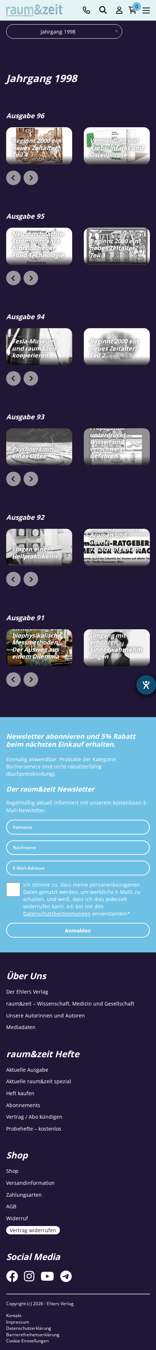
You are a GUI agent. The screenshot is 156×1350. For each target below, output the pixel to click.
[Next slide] (31, 178)
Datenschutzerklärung (28, 1328)
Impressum (17, 1322)
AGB (11, 1206)
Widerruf (17, 1218)
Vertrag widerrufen (33, 1230)
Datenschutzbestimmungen (57, 913)
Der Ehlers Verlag (27, 991)
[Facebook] (12, 1276)
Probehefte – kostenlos (33, 1128)
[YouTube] (47, 1276)
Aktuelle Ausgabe (27, 1069)
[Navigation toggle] (146, 10)
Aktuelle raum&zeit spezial (38, 1081)
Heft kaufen (20, 1093)
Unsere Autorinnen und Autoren (45, 1015)
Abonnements (23, 1105)
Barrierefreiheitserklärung (32, 1335)
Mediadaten (21, 1027)
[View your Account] (119, 10)
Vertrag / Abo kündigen (34, 1116)
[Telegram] (66, 1276)
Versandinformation (30, 1182)
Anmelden (78, 930)
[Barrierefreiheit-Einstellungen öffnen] (146, 685)
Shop (12, 1170)
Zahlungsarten (24, 1194)
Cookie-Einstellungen (27, 1341)
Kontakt (13, 1315)
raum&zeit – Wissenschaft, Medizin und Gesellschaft (70, 1003)
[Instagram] (29, 1276)
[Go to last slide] (13, 178)
